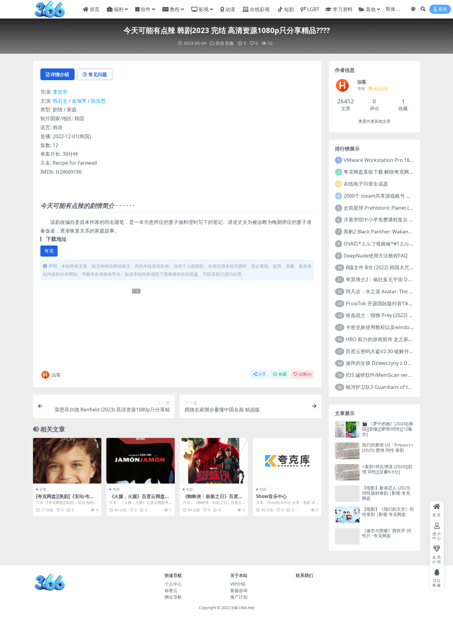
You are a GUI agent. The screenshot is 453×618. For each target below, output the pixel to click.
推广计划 (238, 597)
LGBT (313, 9)
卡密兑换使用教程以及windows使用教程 (391, 327)
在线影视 (260, 9)
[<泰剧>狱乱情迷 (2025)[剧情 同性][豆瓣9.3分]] (347, 472)
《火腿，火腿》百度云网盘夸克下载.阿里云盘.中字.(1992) (139, 499)
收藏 (283, 374)
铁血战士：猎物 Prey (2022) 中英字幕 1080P (395, 315)
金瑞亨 (79, 100)
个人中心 (173, 584)
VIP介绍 (237, 584)
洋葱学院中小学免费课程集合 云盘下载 (386, 219)
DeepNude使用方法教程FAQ (376, 255)
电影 (116, 489)
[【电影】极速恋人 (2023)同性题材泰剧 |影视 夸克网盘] (347, 493)
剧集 (229, 43)
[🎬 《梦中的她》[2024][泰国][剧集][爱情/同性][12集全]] (347, 429)
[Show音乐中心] (287, 461)
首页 (95, 9)
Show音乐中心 (271, 496)
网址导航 (173, 597)
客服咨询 (238, 590)
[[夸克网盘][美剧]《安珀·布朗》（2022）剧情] (67, 461)
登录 (442, 9)
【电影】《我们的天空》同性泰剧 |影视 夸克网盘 (388, 511)
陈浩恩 (98, 100)
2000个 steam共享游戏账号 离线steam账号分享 (397, 195)
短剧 (289, 9)
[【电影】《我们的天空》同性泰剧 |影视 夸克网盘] (347, 515)
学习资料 (342, 9)
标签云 (171, 590)
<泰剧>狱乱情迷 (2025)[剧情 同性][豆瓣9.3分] (387, 469)
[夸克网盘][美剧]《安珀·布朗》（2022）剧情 (63, 499)
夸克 (49, 251)
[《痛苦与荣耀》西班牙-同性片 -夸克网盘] (347, 536)
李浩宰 (60, 92)
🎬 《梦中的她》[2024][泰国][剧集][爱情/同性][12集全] (387, 429)
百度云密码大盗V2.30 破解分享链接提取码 (392, 351)
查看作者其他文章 (374, 121)
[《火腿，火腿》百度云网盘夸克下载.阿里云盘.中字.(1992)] (140, 461)
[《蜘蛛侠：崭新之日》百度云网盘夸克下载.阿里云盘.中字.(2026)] (214, 461)
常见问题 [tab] (97, 74)
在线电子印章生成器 (366, 183)
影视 (204, 9)
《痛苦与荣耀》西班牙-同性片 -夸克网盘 (386, 533)
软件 (146, 9)
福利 (119, 9)
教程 (175, 9)
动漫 (230, 9)
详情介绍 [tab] (60, 74)
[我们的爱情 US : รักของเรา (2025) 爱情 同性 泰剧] (347, 451)
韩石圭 (60, 100)
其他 (371, 9)
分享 (262, 374)
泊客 (56, 375)
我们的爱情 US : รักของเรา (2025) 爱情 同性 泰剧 (387, 447)
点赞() (305, 374)
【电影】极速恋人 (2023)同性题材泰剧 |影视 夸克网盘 (386, 493)
